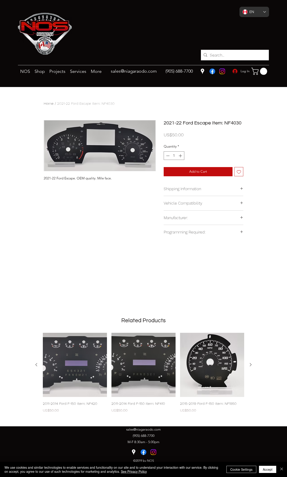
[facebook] (212, 71)
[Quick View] (75, 365)
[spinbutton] (174, 156)
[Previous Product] (36, 364)
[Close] (281, 469)
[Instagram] (222, 71)
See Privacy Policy (134, 471)
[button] (260, 71)
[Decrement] (167, 156)
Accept (267, 469)
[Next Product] (250, 364)
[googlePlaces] (202, 71)
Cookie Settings (241, 469)
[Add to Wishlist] (239, 171)
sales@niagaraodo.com (134, 71)
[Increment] (181, 156)
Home (49, 103)
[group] (143, 376)
